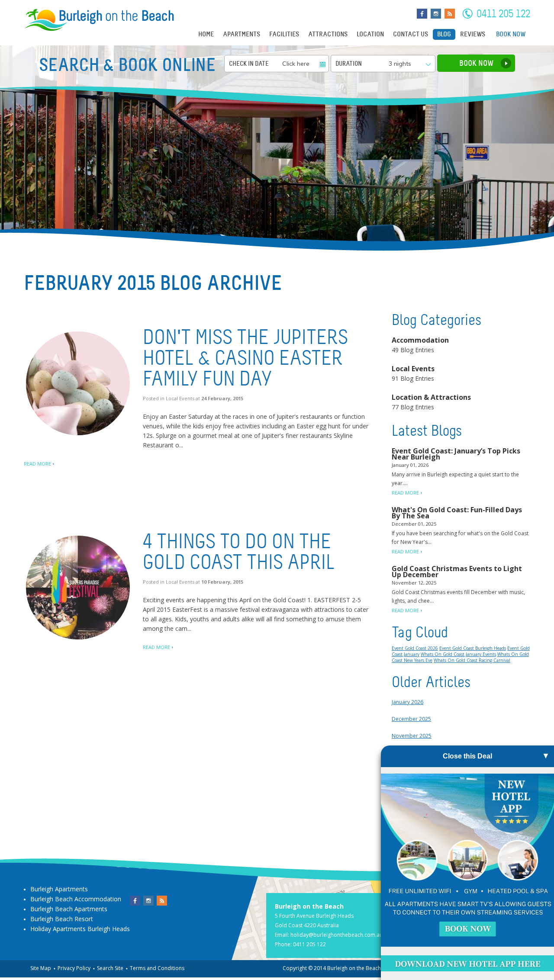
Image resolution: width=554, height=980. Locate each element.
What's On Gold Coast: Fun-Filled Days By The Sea (457, 513)
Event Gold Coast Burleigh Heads (472, 648)
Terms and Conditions (157, 968)
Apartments (241, 34)
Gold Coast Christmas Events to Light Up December (457, 571)
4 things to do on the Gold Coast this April (239, 552)
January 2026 (407, 702)
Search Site (110, 968)
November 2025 (412, 735)
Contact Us (410, 34)
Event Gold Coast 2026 (415, 648)
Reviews (472, 34)
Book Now (510, 34)
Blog (444, 34)
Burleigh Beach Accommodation (75, 899)
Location (370, 34)
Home (206, 34)
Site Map (40, 968)
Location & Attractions (431, 397)
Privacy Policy (74, 968)
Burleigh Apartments (59, 889)
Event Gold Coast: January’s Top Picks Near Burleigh (456, 454)
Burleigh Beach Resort (61, 919)
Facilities (284, 34)
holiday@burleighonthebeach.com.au (336, 934)
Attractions (328, 34)
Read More (37, 463)
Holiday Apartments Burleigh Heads (80, 929)
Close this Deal (467, 756)
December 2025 (411, 719)
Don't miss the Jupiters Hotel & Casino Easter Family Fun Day (245, 358)
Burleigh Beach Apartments (68, 909)
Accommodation (420, 340)
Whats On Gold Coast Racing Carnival (472, 660)
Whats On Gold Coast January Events (458, 654)
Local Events (180, 398)
